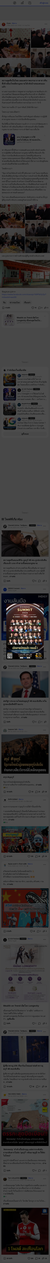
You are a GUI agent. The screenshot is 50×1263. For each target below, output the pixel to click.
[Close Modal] (41, 606)
